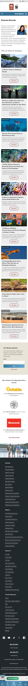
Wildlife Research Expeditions (12, 505)
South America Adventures (11, 543)
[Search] (2, 14)
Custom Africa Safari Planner (12, 502)
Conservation (8, 557)
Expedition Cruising (10, 481)
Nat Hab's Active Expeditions (12, 493)
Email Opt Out (8, 581)
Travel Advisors (9, 627)
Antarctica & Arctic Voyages (11, 531)
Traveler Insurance (9, 610)
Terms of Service (9, 584)
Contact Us (7, 575)
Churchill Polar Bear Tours (11, 513)
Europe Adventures (10, 546)
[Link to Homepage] (14, 7)
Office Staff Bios (9, 569)
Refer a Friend (8, 578)
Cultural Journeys (9, 475)
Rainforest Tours (9, 490)
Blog (6, 604)
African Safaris (8, 516)
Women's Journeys (9, 472)
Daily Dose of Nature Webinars (12, 601)
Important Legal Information (12, 619)
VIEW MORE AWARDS (14, 437)
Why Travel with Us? (10, 563)
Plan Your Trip (8, 607)
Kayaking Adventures (10, 499)
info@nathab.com (14, 663)
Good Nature (19, 14)
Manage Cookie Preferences (12, 590)
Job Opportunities (9, 572)
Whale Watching (9, 487)
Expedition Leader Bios (11, 566)
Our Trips (7, 554)
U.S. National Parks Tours (11, 519)
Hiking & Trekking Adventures (12, 496)
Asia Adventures (9, 534)
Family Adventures (9, 478)
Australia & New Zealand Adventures (14, 537)
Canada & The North (10, 525)
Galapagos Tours (9, 528)
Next (14, 366)
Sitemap (7, 630)
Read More (14, 81)
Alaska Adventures (9, 522)
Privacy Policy (14, 369)
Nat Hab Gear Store (10, 616)
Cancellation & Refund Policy (12, 622)
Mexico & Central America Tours (13, 540)
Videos (7, 598)
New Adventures (9, 466)
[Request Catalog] (12, 678)
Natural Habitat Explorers (11, 613)
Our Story (7, 560)
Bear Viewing (8, 484)
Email (5, 359)
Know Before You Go (10, 625)
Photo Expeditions (9, 469)
